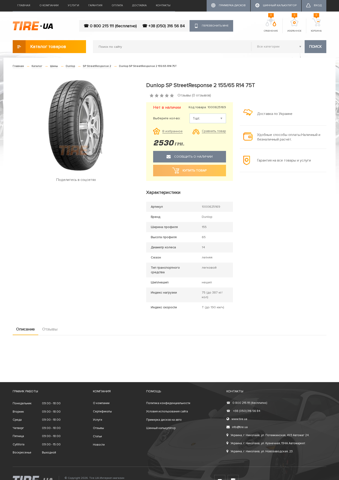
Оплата (117, 5)
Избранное (294, 25)
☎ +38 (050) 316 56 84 (163, 25)
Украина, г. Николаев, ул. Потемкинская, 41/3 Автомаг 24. (270, 435)
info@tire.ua (240, 427)
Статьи (97, 436)
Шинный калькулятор (160, 428)
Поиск (315, 46)
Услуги (73, 5)
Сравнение (271, 25)
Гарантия (95, 5)
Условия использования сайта (167, 411)
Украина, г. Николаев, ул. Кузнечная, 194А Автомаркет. (268, 443)
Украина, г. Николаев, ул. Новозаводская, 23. (262, 451)
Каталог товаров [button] (48, 46)
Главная (23, 5)
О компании (49, 5)
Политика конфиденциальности (168, 403)
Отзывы (49, 329)
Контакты (163, 5)
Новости (99, 445)
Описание (25, 329)
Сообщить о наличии (193, 157)
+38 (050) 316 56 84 (243, 411)
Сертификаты (102, 411)
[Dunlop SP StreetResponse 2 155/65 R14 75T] (76, 125)
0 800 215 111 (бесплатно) (246, 403)
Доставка (139, 5)
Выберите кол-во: (167, 118)
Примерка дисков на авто (164, 420)
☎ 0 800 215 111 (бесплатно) (110, 25)
